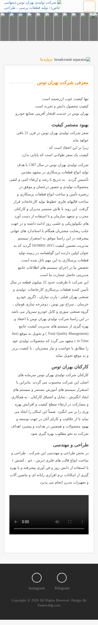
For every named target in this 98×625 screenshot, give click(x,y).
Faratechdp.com (49, 605)
